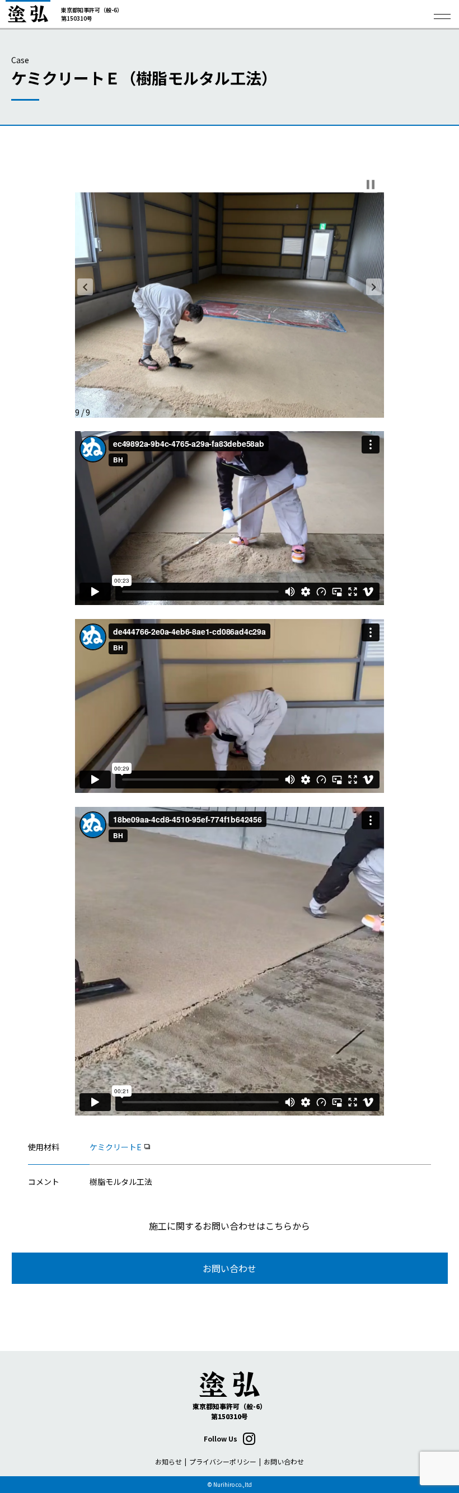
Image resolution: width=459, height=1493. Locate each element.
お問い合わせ (229, 1268)
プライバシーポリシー (222, 1461)
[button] (85, 286)
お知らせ (168, 1461)
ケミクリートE (116, 1146)
